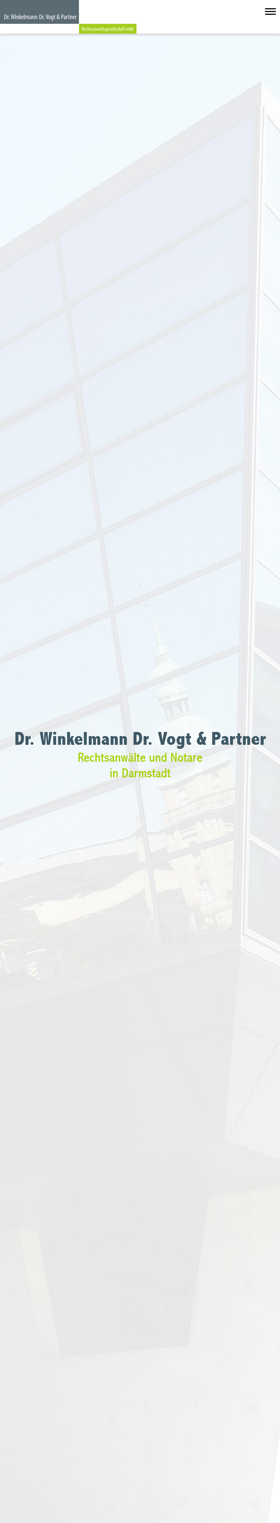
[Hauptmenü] (270, 12)
